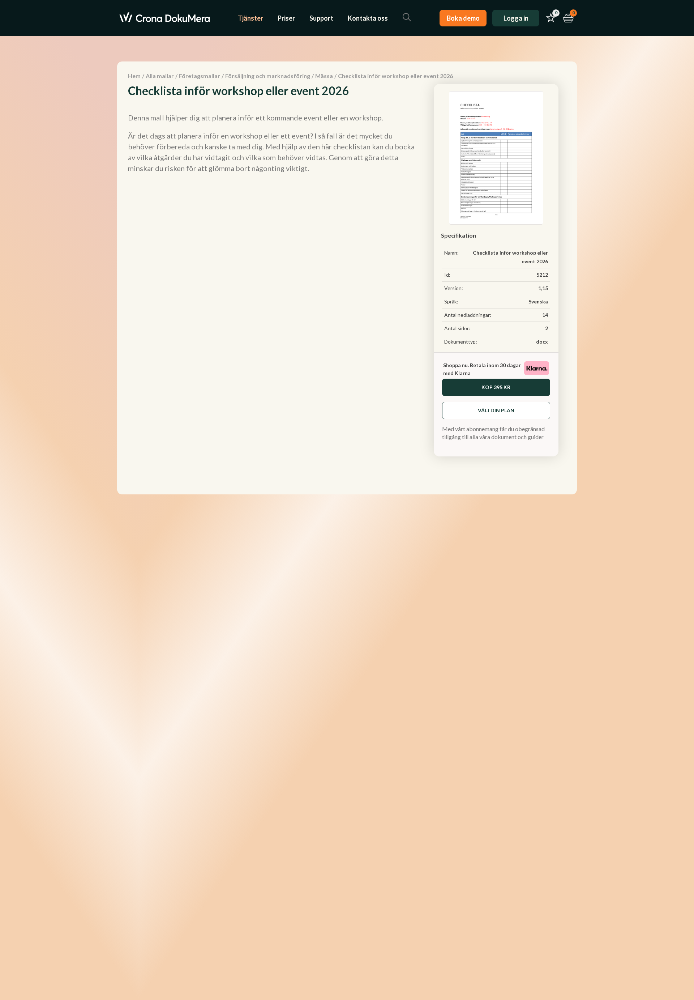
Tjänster (250, 18)
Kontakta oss (368, 18)
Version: (453, 288)
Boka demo (463, 18)
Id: (447, 275)
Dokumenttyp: (460, 342)
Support (321, 18)
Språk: (451, 301)
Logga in (516, 18)
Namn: (451, 253)
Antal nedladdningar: (467, 315)
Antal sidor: (457, 328)
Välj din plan (496, 410)
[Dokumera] (164, 18)
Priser (286, 18)
